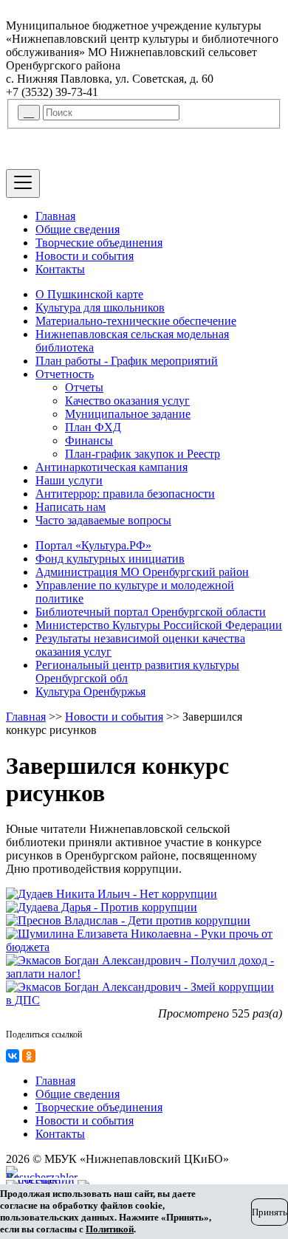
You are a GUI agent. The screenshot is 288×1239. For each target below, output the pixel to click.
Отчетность (64, 374)
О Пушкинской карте (89, 294)
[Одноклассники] (28, 1056)
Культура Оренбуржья (90, 691)
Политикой (110, 1229)
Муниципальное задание (128, 414)
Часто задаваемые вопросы (103, 520)
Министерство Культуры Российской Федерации (158, 625)
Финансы (89, 440)
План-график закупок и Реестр (142, 453)
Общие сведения (77, 229)
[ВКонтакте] (12, 1056)
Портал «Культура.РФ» (93, 545)
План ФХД (93, 427)
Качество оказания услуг (127, 400)
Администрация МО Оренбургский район (142, 572)
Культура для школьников (100, 307)
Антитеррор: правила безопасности (125, 493)
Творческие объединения (98, 242)
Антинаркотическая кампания (111, 467)
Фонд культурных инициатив (110, 558)
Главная (55, 216)
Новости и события (84, 256)
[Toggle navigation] (23, 183)
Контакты (60, 269)
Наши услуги (69, 480)
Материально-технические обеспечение (135, 321)
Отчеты (84, 387)
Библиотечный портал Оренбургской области (150, 611)
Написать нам (70, 507)
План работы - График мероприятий (126, 360)
